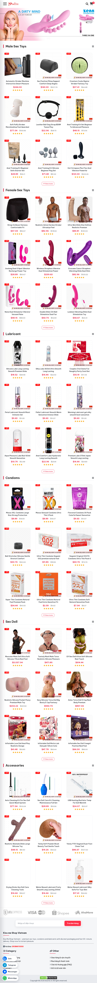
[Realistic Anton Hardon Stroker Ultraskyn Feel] (48, 210)
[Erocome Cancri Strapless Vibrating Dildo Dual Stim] (79, 253)
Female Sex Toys (18, 190)
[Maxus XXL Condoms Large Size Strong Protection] (17, 497)
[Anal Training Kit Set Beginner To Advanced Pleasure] (79, 109)
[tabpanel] (48, 24)
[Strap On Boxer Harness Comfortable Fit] (17, 210)
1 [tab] (47, 38)
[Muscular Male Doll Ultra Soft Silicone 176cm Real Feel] (17, 641)
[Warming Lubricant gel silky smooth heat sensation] (79, 397)
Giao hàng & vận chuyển (60, 958)
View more (49, 184)
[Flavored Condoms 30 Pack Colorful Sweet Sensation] (79, 497)
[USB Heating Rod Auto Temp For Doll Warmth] (79, 785)
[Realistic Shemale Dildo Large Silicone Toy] (17, 828)
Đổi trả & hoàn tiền (58, 968)
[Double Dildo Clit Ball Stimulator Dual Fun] (48, 296)
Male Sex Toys (16, 46)
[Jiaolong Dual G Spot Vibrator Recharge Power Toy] (17, 253)
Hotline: (14, 946)
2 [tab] (49, 38)
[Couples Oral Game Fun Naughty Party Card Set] (79, 353)
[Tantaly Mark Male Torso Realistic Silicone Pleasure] (48, 641)
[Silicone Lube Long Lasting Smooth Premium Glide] (17, 353)
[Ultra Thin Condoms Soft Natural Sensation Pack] (79, 584)
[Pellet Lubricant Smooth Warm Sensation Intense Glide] (48, 397)
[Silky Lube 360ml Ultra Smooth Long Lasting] (48, 353)
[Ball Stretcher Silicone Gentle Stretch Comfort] (17, 541)
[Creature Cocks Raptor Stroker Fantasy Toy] (79, 66)
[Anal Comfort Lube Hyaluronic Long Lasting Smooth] (48, 440)
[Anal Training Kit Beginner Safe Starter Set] (17, 153)
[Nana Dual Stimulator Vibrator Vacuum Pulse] (17, 296)
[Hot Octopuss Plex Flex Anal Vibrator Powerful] (79, 153)
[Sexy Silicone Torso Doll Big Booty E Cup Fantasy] (48, 685)
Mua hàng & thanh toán (60, 961)
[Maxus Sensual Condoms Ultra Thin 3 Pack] (48, 497)
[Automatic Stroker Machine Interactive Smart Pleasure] (17, 66)
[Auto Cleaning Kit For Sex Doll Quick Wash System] (17, 785)
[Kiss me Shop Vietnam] (14, 4)
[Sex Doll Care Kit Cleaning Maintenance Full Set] (48, 785)
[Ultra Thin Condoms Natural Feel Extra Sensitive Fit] (48, 584)
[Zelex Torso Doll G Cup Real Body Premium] (79, 685)
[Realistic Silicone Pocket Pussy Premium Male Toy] (17, 685)
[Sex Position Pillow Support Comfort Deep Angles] (48, 66)
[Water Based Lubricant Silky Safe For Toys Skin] (79, 872)
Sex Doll (12, 622)
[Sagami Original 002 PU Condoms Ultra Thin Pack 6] (79, 541)
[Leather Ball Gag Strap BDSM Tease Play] (48, 109)
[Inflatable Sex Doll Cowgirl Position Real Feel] (79, 728)
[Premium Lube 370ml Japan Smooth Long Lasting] (79, 440)
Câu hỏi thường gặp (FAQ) (61, 965)
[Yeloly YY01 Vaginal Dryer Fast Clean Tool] (79, 828)
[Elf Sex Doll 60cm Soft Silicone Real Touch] (79, 641)
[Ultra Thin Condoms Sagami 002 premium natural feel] (48, 541)
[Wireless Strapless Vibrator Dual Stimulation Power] (48, 253)
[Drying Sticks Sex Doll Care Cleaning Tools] (17, 872)
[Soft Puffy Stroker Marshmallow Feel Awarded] (17, 109)
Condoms (13, 478)
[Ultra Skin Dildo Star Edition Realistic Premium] (79, 210)
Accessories (15, 765)
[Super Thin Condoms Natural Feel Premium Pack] (17, 584)
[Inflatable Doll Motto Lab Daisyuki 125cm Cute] (48, 728)
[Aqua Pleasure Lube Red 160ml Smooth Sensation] (17, 440)
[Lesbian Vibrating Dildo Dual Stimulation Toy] (79, 296)
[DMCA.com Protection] (48, 977)
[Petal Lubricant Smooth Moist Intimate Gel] (17, 397)
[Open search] (87, 4)
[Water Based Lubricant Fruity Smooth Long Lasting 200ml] (48, 872)
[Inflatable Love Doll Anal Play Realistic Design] (17, 728)
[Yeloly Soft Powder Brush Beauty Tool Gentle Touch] (48, 828)
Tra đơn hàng (73, 923)
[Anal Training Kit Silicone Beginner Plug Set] (48, 153)
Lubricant (13, 334)
